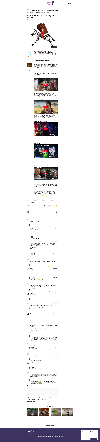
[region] (89, 435)
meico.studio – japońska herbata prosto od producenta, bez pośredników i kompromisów (44, 418)
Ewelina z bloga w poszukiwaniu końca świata (37, 307)
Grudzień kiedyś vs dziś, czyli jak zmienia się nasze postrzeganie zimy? (29, 70)
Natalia (31, 268)
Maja (30, 313)
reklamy (32, 202)
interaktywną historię (47, 65)
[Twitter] (31, 54)
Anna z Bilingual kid (32, 372)
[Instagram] (69, 3)
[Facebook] (68, 3)
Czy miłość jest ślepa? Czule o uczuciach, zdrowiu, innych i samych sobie (66, 418)
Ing (30, 342)
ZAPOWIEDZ (33, 223)
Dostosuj (84, 438)
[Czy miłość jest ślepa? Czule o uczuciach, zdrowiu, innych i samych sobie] (67, 411)
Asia (32, 228)
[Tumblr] (28, 59)
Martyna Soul (31, 362)
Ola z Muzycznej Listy (33, 293)
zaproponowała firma (42, 53)
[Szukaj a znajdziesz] (72, 9)
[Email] (31, 59)
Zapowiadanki (40, 198)
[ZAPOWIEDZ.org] (50, 3)
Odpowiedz (55, 223)
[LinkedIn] (70, 3)
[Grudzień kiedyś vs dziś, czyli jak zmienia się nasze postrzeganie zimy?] (29, 65)
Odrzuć (89, 438)
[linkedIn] (31, 57)
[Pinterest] (28, 57)
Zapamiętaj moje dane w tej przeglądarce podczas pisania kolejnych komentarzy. (37, 399)
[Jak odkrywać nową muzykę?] (32, 411)
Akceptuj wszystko (94, 438)
